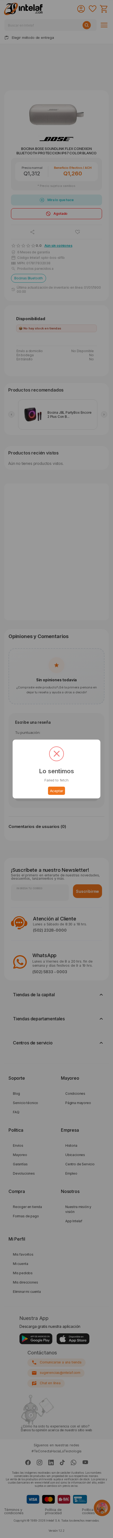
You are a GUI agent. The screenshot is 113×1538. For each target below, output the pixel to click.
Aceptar (56, 791)
